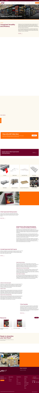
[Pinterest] (34, 382)
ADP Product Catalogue (16, 328)
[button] (34, 2)
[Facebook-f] (32, 382)
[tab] (36, 317)
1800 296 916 (37, 0)
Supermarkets (10, 379)
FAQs (17, 378)
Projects (25, 378)
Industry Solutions (26, 382)
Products (25, 381)
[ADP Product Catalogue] (25, 328)
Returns (17, 381)
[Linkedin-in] (38, 382)
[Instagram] (36, 382)
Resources (25, 385)
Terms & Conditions (19, 382)
